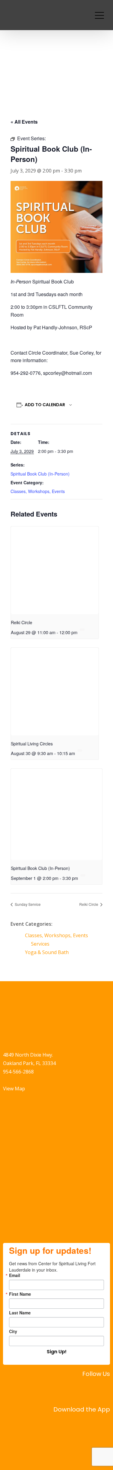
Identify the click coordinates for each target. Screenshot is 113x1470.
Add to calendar (45, 405)
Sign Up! (57, 1351)
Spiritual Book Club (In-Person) (40, 474)
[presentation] (55, 570)
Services (40, 943)
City (13, 1331)
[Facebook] (69, 1390)
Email (14, 1275)
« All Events (24, 121)
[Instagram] (86, 1390)
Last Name (20, 1312)
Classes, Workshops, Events (38, 491)
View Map (14, 1088)
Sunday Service (27, 904)
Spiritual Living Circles (32, 744)
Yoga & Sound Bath (47, 952)
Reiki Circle (21, 622)
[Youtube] (102, 1390)
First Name (20, 1294)
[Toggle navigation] (99, 15)
